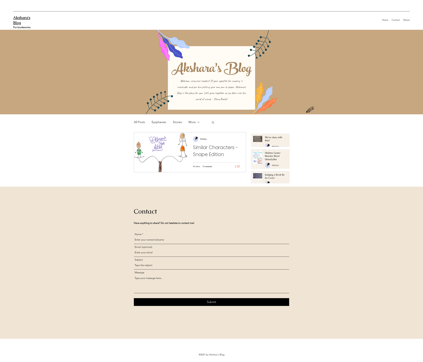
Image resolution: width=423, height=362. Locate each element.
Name (138, 234)
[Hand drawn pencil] (310, 109)
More (192, 122)
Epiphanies (159, 122)
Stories (177, 122)
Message (139, 272)
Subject (139, 259)
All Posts (139, 122)
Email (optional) (143, 247)
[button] (212, 122)
